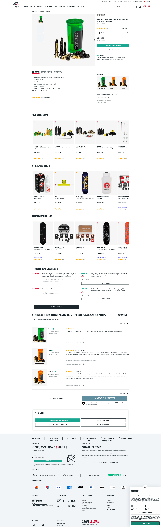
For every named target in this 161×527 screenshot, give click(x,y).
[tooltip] (127, 32)
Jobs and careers (110, 502)
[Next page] (127, 323)
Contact (83, 510)
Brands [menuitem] (25, 6)
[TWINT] (80, 487)
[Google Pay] (113, 488)
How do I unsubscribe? (38, 465)
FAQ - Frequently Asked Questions (89, 507)
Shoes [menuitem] (55, 6)
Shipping (37, 438)
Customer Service (126, 438)
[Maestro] (48, 488)
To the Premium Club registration (107, 463)
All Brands (109, 500)
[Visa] (58, 488)
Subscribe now (48, 461)
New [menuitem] (78, 6)
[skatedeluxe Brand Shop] (113, 15)
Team (114, 1)
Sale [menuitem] (83, 6)
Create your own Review (106, 398)
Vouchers (104, 1)
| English (148, 1)
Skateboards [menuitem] (48, 6)
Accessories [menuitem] (71, 6)
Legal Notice (60, 520)
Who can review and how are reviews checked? (46, 319)
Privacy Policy (60, 525)
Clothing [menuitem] (62, 6)
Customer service (137, 1)
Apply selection (146, 513)
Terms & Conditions (61, 524)
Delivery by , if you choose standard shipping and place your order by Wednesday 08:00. (111, 57)
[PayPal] (91, 488)
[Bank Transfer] (124, 488)
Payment (84, 499)
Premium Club (127, 1)
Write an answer (106, 283)
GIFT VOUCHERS (111, 510)
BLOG (108, 505)
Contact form (50, 505)
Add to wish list (114, 50)
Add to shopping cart (114, 45)
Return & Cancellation (87, 502)
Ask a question (57, 307)
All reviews (84, 505)
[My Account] (140, 6)
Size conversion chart (86, 503)
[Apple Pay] (102, 488)
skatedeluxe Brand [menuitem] (36, 6)
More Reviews (58, 398)
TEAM (108, 508)
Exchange (73, 438)
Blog (110, 1)
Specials (120, 1)
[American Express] (69, 488)
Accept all (146, 523)
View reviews (125, 28)
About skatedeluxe (111, 499)
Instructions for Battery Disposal (89, 508)
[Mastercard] (37, 488)
